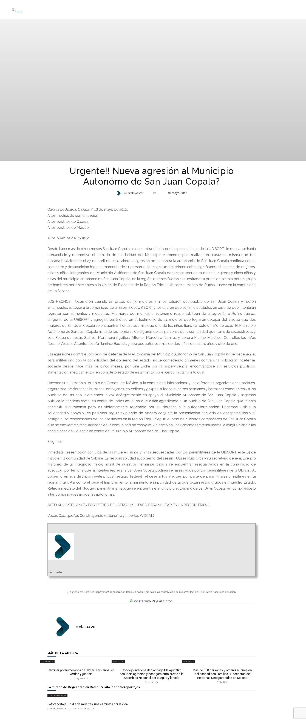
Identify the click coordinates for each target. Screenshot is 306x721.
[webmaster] (119, 193)
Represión (151, 200)
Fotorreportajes (57, 695)
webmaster (135, 193)
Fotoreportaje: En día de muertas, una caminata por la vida (87, 704)
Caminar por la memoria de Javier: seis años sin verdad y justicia (81, 672)
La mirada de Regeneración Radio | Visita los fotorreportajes (93, 687)
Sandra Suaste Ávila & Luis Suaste (61, 708)
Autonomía (47, 661)
